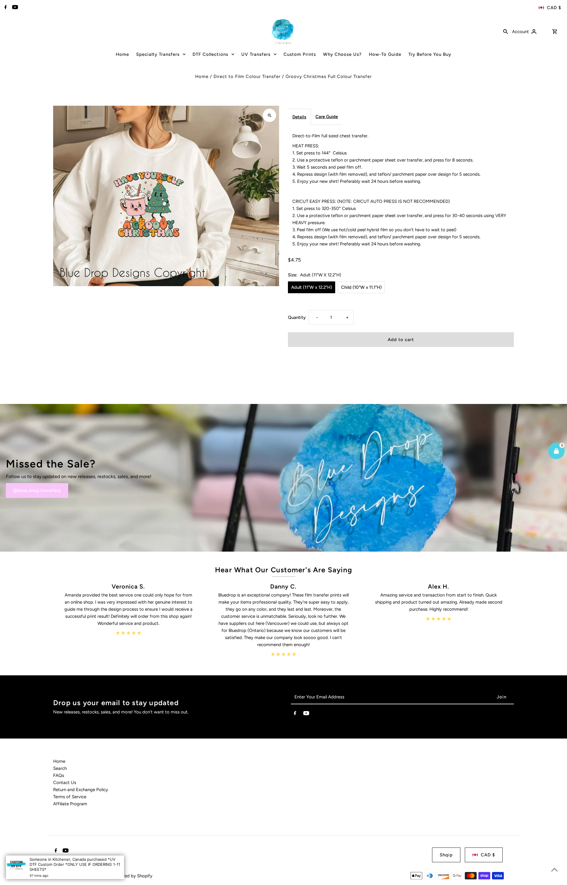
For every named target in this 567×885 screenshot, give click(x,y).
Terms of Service (69, 796)
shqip (446, 855)
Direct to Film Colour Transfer (247, 76)
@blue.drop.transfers (37, 490)
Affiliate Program (70, 803)
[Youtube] (14, 8)
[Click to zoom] (269, 115)
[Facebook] (5, 8)
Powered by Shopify (132, 876)
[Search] (505, 31)
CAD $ (554, 7)
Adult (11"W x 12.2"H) (311, 287)
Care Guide (326, 116)
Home (201, 76)
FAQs (58, 775)
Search (60, 768)
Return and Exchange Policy (80, 789)
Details (299, 117)
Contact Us (64, 782)
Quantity (297, 317)
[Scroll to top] (554, 869)
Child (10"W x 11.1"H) (361, 287)
